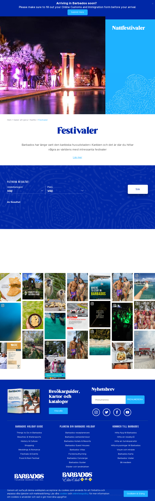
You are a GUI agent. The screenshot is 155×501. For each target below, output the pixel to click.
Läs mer (77, 157)
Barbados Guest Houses (77, 446)
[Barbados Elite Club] (77, 477)
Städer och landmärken (77, 467)
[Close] (153, 3)
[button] (25, 191)
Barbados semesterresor (77, 437)
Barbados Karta (125, 454)
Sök (138, 189)
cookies (64, 494)
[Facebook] (117, 412)
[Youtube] (127, 412)
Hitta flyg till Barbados (126, 433)
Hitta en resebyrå (125, 437)
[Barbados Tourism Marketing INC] (29, 477)
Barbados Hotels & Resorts (77, 441)
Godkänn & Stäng (136, 494)
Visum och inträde (126, 450)
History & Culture (29, 441)
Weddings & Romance (29, 450)
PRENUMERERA (135, 399)
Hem (9, 120)
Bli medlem (125, 463)
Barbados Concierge (77, 458)
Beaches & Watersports (29, 437)
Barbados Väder (126, 458)
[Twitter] (106, 412)
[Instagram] (96, 412)
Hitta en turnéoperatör (126, 441)
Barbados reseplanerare (77, 433)
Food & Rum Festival (29, 458)
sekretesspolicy (81, 494)
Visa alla (58, 411)
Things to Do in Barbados (29, 433)
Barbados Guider (77, 463)
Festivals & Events (29, 454)
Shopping (29, 446)
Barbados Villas (77, 450)
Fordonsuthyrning (77, 454)
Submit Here (77, 12)
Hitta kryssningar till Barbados (125, 446)
